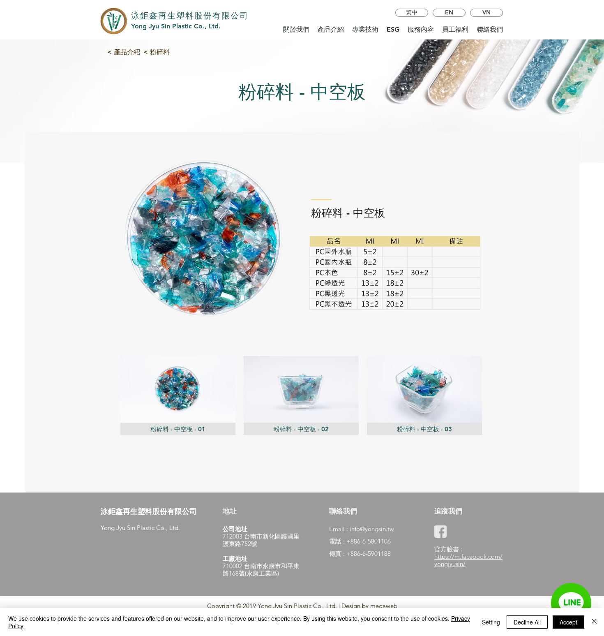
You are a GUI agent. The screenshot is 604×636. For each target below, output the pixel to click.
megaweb (383, 606)
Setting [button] (491, 622)
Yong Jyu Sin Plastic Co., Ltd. (176, 26)
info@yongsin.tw (372, 529)
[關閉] (594, 622)
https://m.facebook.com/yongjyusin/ (468, 560)
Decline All (527, 622)
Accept (568, 622)
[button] (177, 395)
